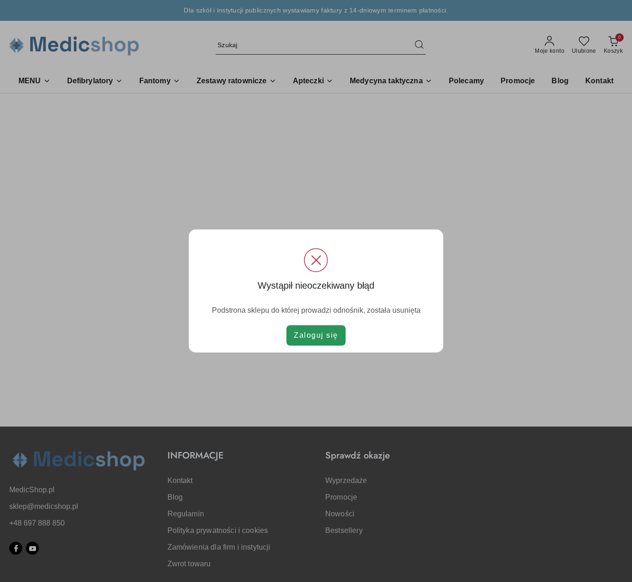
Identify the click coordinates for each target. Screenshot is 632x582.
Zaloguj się (316, 335)
